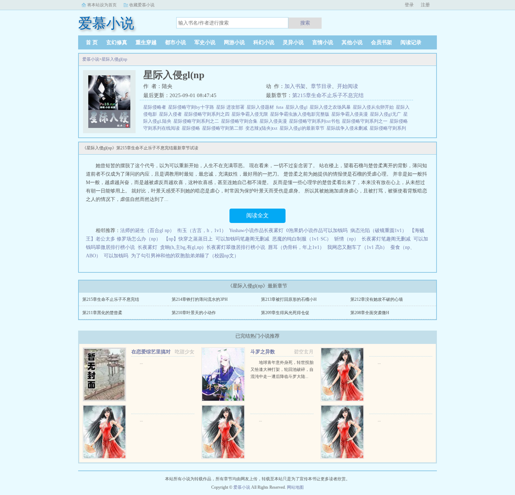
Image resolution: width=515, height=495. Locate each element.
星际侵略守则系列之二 (197, 121)
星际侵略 (192, 128)
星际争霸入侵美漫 (350, 114)
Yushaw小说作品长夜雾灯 (256, 230)
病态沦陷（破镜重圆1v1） (378, 230)
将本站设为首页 (102, 4)
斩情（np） (346, 239)
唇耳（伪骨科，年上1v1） (296, 247)
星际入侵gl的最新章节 (303, 128)
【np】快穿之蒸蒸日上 (188, 239)
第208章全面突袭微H (369, 312)
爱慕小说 (90, 59)
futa (281, 107)
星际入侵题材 (261, 107)
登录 (409, 4)
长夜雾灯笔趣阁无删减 (386, 239)
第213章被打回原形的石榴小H (289, 299)
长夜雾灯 (147, 247)
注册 (425, 4)
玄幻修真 (116, 42)
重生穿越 (146, 42)
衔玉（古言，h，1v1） (201, 230)
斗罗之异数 (262, 351)
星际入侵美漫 (274, 121)
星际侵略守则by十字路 (192, 107)
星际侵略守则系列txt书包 (315, 121)
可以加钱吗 (116, 255)
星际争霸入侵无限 (251, 114)
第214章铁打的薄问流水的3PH (200, 299)
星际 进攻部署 (231, 107)
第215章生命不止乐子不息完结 (328, 95)
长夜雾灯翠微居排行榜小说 (235, 247)
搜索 (305, 23)
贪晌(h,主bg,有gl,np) (182, 247)
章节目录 (321, 86)
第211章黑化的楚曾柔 (102, 312)
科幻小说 (263, 42)
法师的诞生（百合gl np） (147, 230)
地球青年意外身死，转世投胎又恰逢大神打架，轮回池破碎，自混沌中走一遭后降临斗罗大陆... (282, 369)
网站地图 (295, 487)
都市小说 (175, 42)
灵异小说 (293, 42)
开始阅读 (347, 86)
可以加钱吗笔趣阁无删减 (242, 239)
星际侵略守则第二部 (223, 128)
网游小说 (234, 42)
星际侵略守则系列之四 (208, 114)
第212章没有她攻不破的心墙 (376, 299)
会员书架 (381, 42)
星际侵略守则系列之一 (366, 121)
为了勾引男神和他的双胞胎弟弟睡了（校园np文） (185, 255)
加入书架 (294, 86)
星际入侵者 (171, 114)
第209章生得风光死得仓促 (285, 312)
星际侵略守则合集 (240, 121)
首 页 (92, 42)
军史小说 (204, 42)
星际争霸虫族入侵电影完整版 (300, 114)
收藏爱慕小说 (141, 4)
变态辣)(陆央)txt (262, 128)
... (141, 362)
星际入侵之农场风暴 (331, 107)
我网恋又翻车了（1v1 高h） (357, 247)
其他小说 (352, 42)
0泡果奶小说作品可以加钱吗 (317, 230)
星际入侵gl (298, 107)
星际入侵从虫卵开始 (374, 107)
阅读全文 (257, 215)
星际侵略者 (155, 107)
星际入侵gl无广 (386, 114)
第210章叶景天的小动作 (194, 312)
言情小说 (322, 42)
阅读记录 (410, 42)
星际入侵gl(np (114, 59)
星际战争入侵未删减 (348, 128)
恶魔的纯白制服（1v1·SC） (301, 239)
